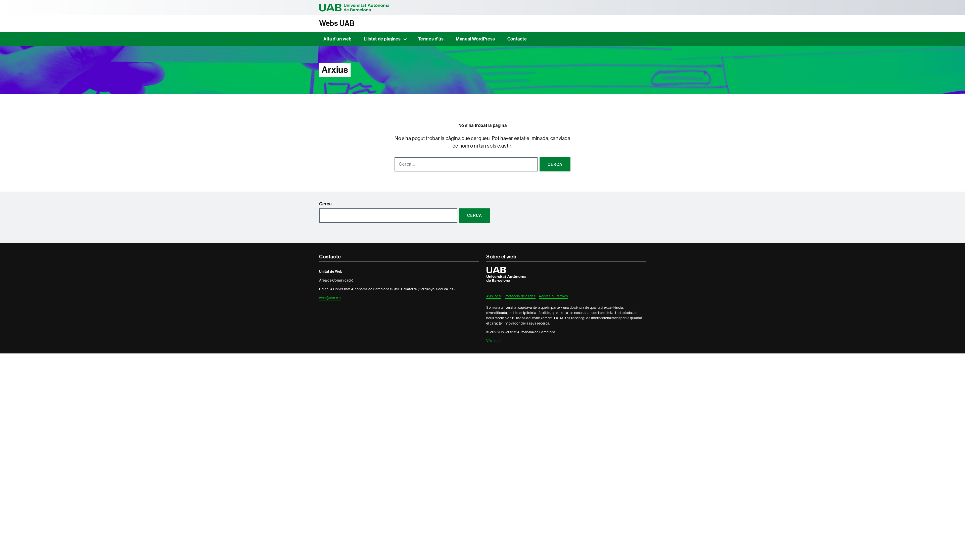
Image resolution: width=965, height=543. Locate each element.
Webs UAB (337, 23)
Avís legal (493, 296)
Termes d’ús (431, 39)
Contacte (517, 39)
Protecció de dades (520, 296)
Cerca (325, 204)
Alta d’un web (337, 39)
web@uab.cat (330, 298)
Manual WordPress (475, 39)
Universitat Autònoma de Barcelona (354, 7)
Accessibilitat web (553, 296)
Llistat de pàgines (382, 39)
